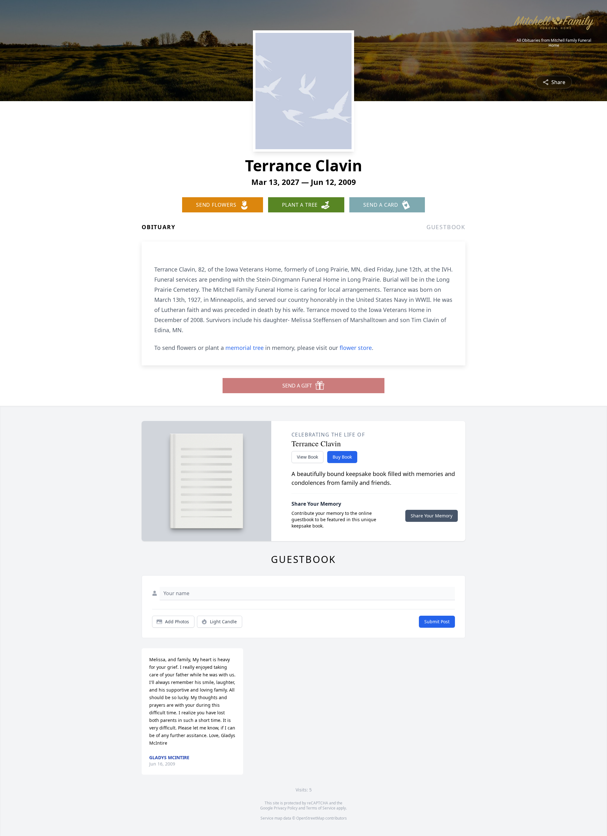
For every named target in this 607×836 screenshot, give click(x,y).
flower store (356, 347)
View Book (307, 457)
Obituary (158, 227)
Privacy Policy (285, 808)
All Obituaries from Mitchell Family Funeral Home (554, 43)
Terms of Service (320, 808)
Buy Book (342, 457)
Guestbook (445, 227)
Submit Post (437, 622)
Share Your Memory (431, 516)
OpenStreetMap (310, 818)
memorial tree (244, 347)
